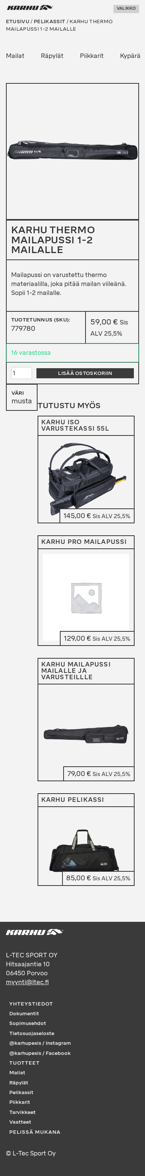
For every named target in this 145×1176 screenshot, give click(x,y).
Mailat (15, 55)
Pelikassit (49, 21)
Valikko (126, 8)
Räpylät (52, 55)
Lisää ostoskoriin (85, 373)
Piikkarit (92, 55)
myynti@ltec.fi (27, 982)
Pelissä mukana (35, 1132)
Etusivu (17, 21)
